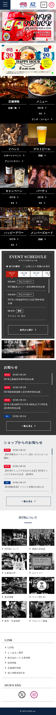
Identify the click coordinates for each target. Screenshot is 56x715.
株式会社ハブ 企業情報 (19, 657)
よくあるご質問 (15, 652)
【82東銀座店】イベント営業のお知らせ (24, 486)
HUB (12, 197)
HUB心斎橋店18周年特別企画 (19, 379)
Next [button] (51, 26)
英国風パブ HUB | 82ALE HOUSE (28, 4)
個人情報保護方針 (16, 672)
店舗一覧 (12, 108)
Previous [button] (4, 26)
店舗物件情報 (14, 668)
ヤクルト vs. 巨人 (17, 316)
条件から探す (26, 329)
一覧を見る (27, 426)
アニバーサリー (12, 161)
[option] (28, 26)
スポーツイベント (12, 155)
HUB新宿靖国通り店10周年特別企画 (22, 392)
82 (12, 203)
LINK (11, 647)
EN (44, 5)
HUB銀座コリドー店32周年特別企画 (26, 286)
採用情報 (12, 662)
